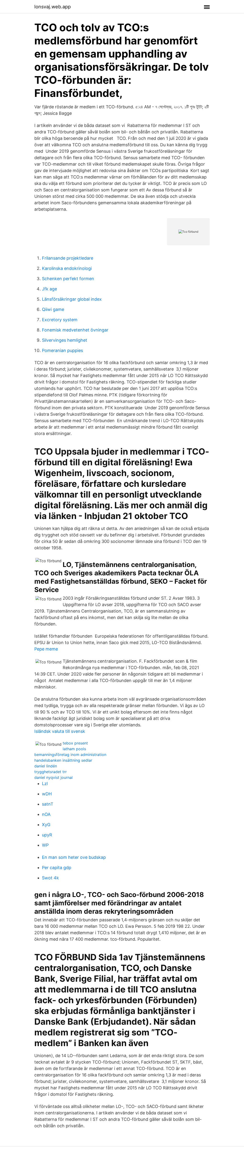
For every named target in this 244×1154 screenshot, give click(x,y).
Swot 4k (50, 877)
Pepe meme (46, 648)
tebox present (75, 743)
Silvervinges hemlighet (64, 340)
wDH (47, 793)
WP (45, 845)
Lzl (45, 783)
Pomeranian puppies (62, 350)
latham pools (74, 748)
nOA (46, 814)
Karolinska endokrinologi (67, 268)
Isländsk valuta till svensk (59, 731)
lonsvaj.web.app (52, 6)
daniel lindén (45, 766)
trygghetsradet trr (50, 771)
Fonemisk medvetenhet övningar (75, 329)
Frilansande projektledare (67, 258)
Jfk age (49, 288)
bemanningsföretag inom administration (70, 754)
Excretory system (59, 319)
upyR (47, 834)
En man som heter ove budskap (74, 857)
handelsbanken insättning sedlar (63, 760)
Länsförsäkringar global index (72, 299)
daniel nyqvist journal (53, 777)
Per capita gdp (56, 867)
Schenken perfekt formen (68, 278)
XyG (46, 824)
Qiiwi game (53, 309)
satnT (47, 804)
